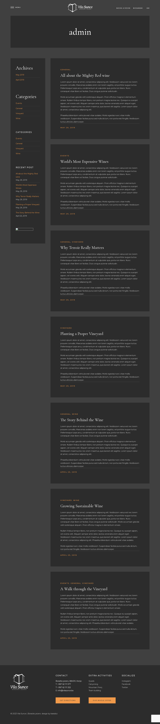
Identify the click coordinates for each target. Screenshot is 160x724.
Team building (95, 690)
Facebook (126, 684)
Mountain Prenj (95, 687)
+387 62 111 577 (64, 684)
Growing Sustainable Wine (81, 505)
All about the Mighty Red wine (85, 75)
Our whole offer (102, 700)
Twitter (125, 687)
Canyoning (93, 684)
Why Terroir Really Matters (82, 247)
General (65, 70)
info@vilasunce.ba (65, 690)
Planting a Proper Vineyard (81, 333)
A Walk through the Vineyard (83, 588)
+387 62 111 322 (64, 687)
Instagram (126, 681)
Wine (75, 414)
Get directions (68, 700)
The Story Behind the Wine (81, 419)
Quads (91, 681)
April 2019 (20, 80)
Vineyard (78, 242)
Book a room (123, 8)
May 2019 (20, 75)
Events (64, 156)
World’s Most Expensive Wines (84, 161)
